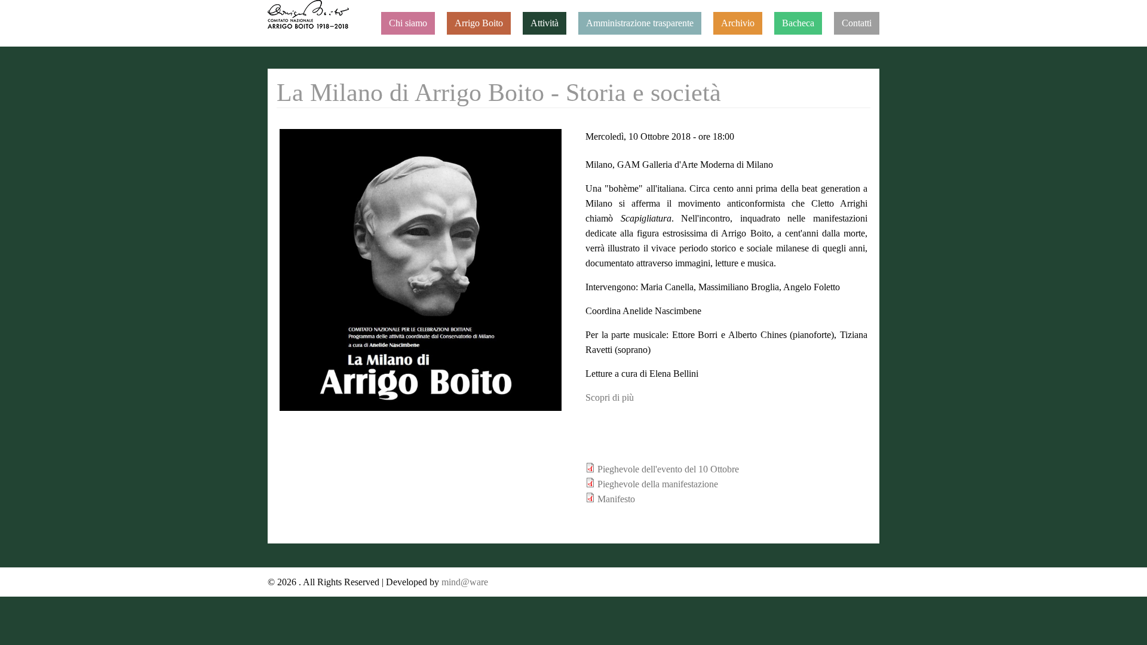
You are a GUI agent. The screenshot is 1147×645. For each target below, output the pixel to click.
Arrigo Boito (479, 23)
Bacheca (798, 23)
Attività (544, 23)
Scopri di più (609, 397)
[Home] (308, 14)
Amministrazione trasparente (640, 23)
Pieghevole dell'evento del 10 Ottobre (668, 469)
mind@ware (463, 582)
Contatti (857, 23)
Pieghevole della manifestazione (657, 484)
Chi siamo (408, 23)
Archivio (738, 23)
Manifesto (616, 499)
